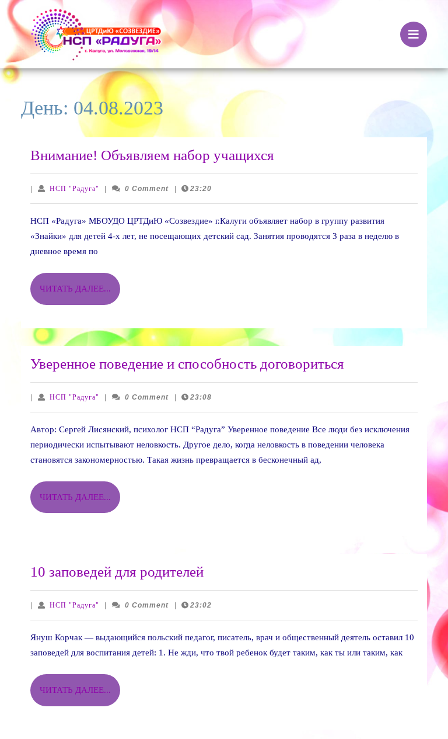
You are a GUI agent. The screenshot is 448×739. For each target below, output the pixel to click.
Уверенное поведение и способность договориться (187, 364)
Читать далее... (80, 294)
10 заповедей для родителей (117, 572)
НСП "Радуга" (74, 189)
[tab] (413, 34)
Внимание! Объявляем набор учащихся (152, 155)
